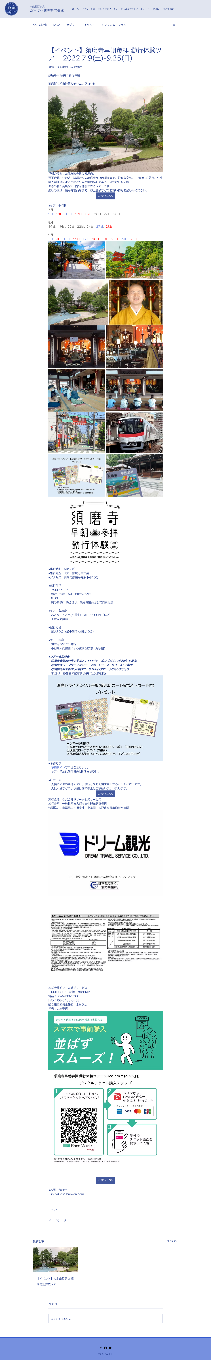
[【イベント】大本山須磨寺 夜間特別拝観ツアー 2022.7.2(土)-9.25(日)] (55, 1259)
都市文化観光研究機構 (47, 10)
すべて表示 (172, 1241)
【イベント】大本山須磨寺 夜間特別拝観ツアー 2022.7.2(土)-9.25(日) (55, 1282)
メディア (72, 24)
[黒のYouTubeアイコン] (110, 1347)
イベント (89, 24)
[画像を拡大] (105, 129)
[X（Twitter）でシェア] (57, 1220)
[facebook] (100, 1347)
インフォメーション (113, 24)
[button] (174, 25)
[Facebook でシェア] (49, 1220)
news (56, 24)
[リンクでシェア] (64, 1220)
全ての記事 (40, 24)
